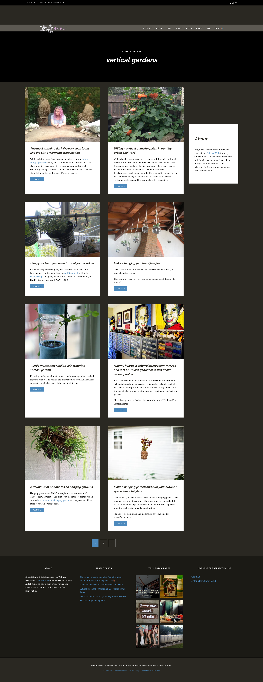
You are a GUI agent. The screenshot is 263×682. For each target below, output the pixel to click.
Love (179, 28)
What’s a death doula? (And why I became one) (103, 596)
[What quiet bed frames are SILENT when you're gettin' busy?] (147, 587)
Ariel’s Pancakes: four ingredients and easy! (101, 584)
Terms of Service (120, 671)
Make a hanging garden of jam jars (137, 263)
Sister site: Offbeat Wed (52, 3)
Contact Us (108, 671)
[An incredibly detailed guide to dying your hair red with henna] (171, 587)
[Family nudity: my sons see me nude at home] (147, 612)
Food (199, 28)
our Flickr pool (70, 272)
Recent (147, 28)
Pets (189, 28)
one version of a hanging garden (53, 500)
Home (159, 28)
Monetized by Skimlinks (151, 671)
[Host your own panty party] (147, 637)
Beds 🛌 (219, 28)
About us (30, 3)
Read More (37, 179)
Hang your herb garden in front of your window (62, 263)
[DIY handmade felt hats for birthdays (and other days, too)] (171, 612)
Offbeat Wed (213, 153)
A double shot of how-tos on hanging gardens (61, 487)
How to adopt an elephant (92, 600)
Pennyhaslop (36, 276)
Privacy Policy (134, 671)
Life (169, 28)
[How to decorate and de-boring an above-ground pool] (171, 637)
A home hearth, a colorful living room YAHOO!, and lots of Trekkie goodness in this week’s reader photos (145, 370)
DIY (208, 28)
